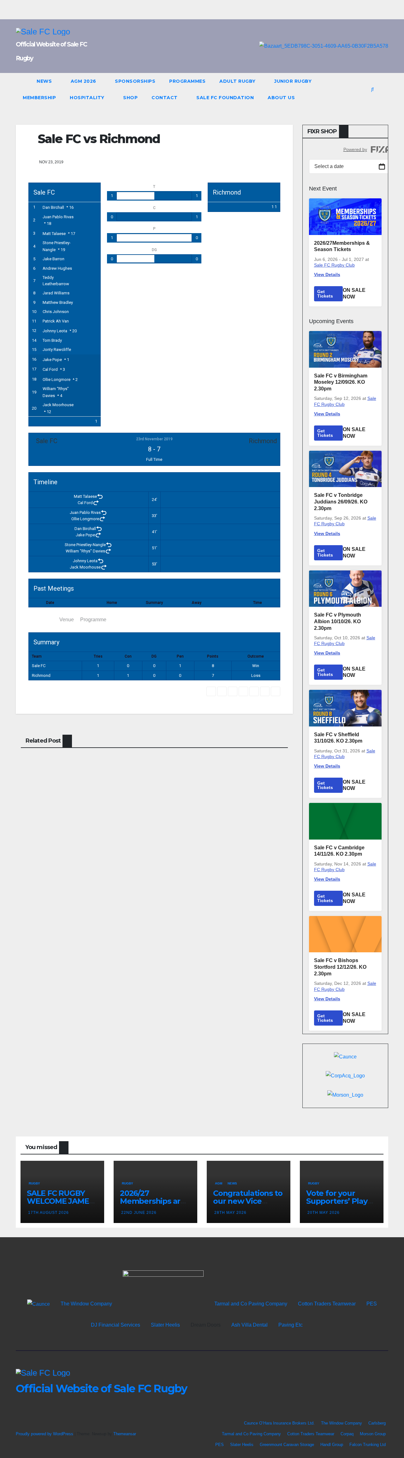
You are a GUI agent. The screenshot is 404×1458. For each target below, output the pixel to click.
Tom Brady (52, 340)
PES (371, 1303)
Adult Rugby (238, 81)
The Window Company (86, 1303)
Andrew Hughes (57, 268)
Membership (39, 97)
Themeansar (124, 1433)
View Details (327, 274)
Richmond (41, 675)
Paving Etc (290, 1325)
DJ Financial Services (115, 1325)
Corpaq (347, 1433)
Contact (165, 97)
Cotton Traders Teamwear (327, 1303)
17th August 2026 (48, 1212)
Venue (66, 619)
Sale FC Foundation (225, 97)
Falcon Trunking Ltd (367, 1444)
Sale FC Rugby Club (334, 265)
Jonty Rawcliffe (57, 349)
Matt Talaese (54, 233)
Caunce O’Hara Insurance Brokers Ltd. (279, 1423)
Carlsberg (377, 1423)
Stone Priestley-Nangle (85, 544)
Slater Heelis (165, 1325)
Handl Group (331, 1444)
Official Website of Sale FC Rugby (101, 1388)
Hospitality (88, 97)
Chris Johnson (56, 311)
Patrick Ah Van (56, 321)
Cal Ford (50, 369)
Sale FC (38, 665)
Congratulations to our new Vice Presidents (247, 1201)
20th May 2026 (323, 1212)
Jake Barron (53, 258)
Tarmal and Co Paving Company (250, 1303)
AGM (218, 1183)
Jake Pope (52, 359)
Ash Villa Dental (249, 1325)
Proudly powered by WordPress (45, 1433)
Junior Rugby (293, 81)
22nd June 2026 (139, 1212)
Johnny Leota (55, 330)
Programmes (187, 81)
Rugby (34, 1183)
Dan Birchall (53, 207)
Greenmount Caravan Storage (287, 1444)
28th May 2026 (230, 1212)
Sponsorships (135, 81)
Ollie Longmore (56, 379)
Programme (93, 619)
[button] (372, 89)
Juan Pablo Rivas (58, 216)
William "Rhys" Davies (85, 551)
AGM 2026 (84, 81)
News (45, 81)
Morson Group (373, 1433)
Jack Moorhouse (58, 404)
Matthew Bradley (58, 302)
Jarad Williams (56, 293)
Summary (42, 619)
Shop (130, 97)
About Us (281, 97)
